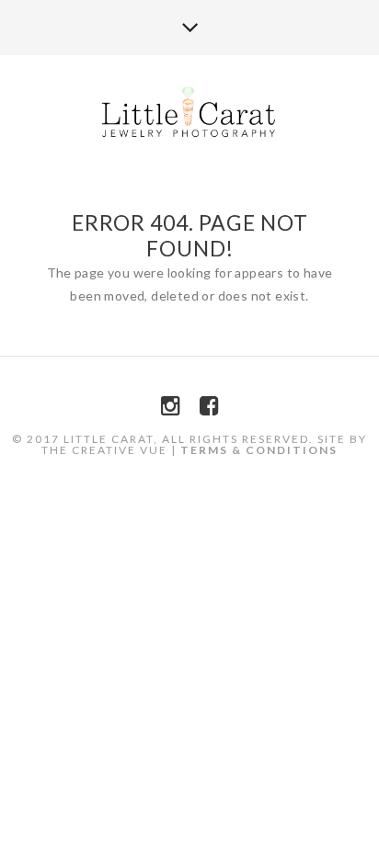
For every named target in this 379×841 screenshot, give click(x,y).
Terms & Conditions (259, 450)
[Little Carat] (190, 113)
